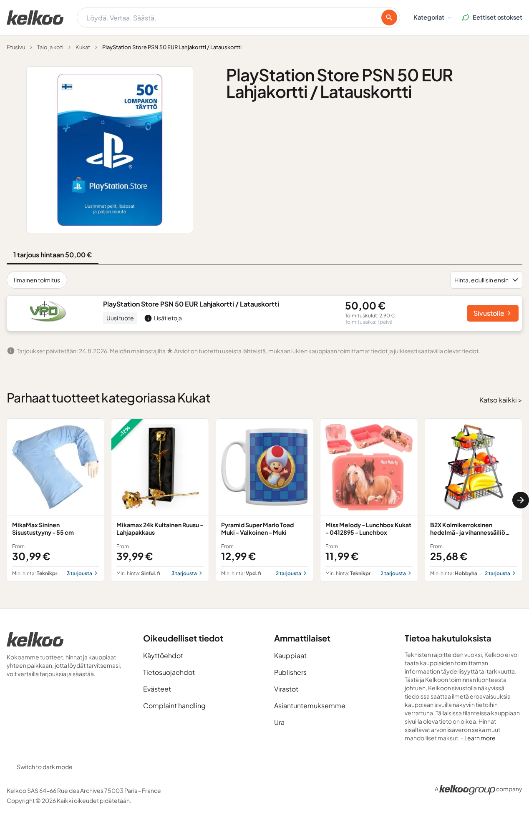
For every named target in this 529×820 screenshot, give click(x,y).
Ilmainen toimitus (37, 280)
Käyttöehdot (163, 655)
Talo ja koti (50, 47)
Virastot (286, 688)
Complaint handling (174, 705)
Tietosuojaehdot (169, 672)
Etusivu (16, 47)
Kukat (83, 47)
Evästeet (157, 688)
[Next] (520, 500)
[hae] (389, 17)
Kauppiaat (290, 655)
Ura (279, 722)
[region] (264, 500)
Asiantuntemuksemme (309, 705)
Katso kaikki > (500, 399)
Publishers (290, 672)
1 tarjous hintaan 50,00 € (52, 254)
